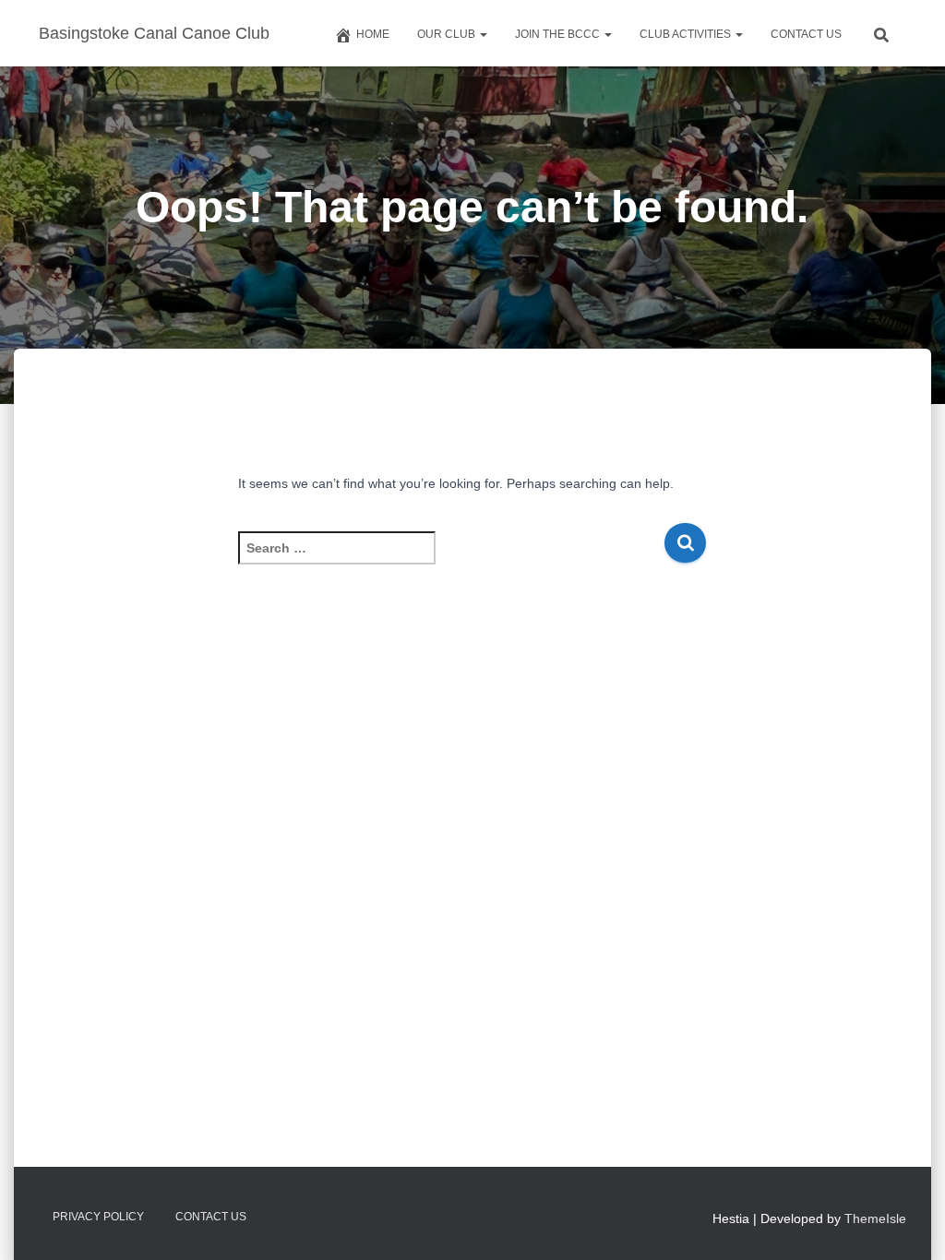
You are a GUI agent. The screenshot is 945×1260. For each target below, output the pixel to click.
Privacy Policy (98, 1216)
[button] (482, 34)
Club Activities (687, 34)
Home (372, 34)
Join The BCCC (559, 34)
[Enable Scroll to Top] (908, 1223)
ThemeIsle (875, 1218)
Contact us (806, 34)
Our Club (447, 34)
